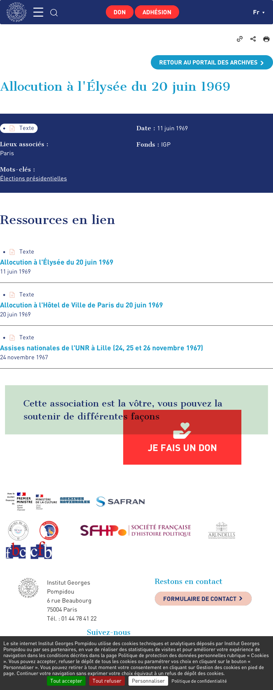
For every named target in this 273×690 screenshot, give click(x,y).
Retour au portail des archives (208, 62)
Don (120, 12)
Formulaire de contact (199, 598)
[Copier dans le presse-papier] (239, 38)
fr (257, 12)
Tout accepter (66, 680)
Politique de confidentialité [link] (199, 681)
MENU (38, 12)
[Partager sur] (253, 38)
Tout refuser (107, 680)
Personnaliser (148, 680)
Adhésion (156, 12)
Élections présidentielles (33, 178)
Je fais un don (182, 447)
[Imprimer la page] (266, 38)
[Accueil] (18, 12)
